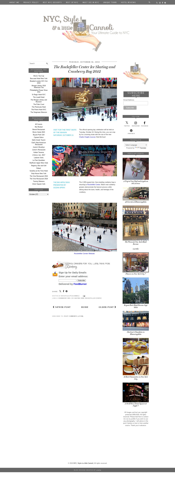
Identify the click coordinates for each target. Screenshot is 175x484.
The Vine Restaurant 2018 (39, 179)
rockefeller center (93, 298)
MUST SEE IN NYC (91, 2)
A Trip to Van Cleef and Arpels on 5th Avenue (135, 182)
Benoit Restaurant (38, 129)
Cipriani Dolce (38, 137)
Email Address (128, 100)
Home (84, 307)
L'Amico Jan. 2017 (38, 155)
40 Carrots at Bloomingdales (135, 202)
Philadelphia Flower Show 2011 (39, 91)
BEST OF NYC (72, 2)
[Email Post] (83, 296)
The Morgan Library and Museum (39, 101)
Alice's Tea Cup (38, 76)
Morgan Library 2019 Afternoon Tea (39, 86)
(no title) (135, 249)
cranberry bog (64, 298)
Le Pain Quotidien (39, 160)
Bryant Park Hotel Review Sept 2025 (135, 306)
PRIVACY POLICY (31, 2)
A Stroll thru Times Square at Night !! (136, 405)
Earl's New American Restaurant (39, 143)
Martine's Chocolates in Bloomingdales (136, 333)
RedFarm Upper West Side (39, 163)
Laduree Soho (38, 158)
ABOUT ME (14, 2)
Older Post (107, 307)
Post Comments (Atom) (73, 316)
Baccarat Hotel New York (38, 78)
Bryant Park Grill (38, 135)
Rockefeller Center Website (84, 253)
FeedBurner (80, 284)
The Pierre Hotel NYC (38, 109)
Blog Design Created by (87, 470)
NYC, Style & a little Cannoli (83, 463)
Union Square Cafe (38, 184)
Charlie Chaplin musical (87, 137)
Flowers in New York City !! (136, 274)
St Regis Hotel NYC (39, 94)
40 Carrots (38, 124)
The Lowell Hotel (38, 97)
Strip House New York (38, 173)
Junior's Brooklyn (39, 147)
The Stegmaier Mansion (38, 112)
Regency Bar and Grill (38, 165)
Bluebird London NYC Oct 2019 (39, 82)
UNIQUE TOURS (110, 2)
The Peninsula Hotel (39, 107)
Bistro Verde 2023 (39, 132)
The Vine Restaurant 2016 (39, 176)
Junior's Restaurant (38, 150)
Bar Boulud (38, 127)
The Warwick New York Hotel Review (136, 243)
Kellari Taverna (39, 152)
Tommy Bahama (38, 181)
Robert (38, 168)
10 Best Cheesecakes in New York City (136, 378)
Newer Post (63, 307)
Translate (143, 148)
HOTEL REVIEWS (128, 2)
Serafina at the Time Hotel (39, 171)
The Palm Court (38, 104)
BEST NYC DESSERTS (52, 2)
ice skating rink (77, 298)
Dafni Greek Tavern (38, 140)
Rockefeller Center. (93, 184)
